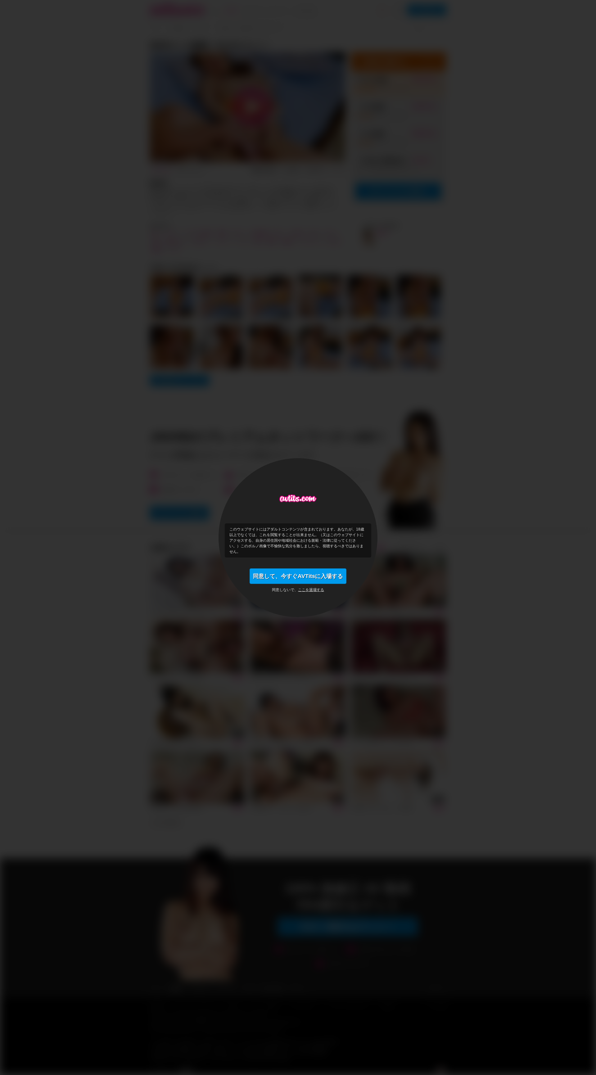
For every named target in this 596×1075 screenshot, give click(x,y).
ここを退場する (311, 590)
